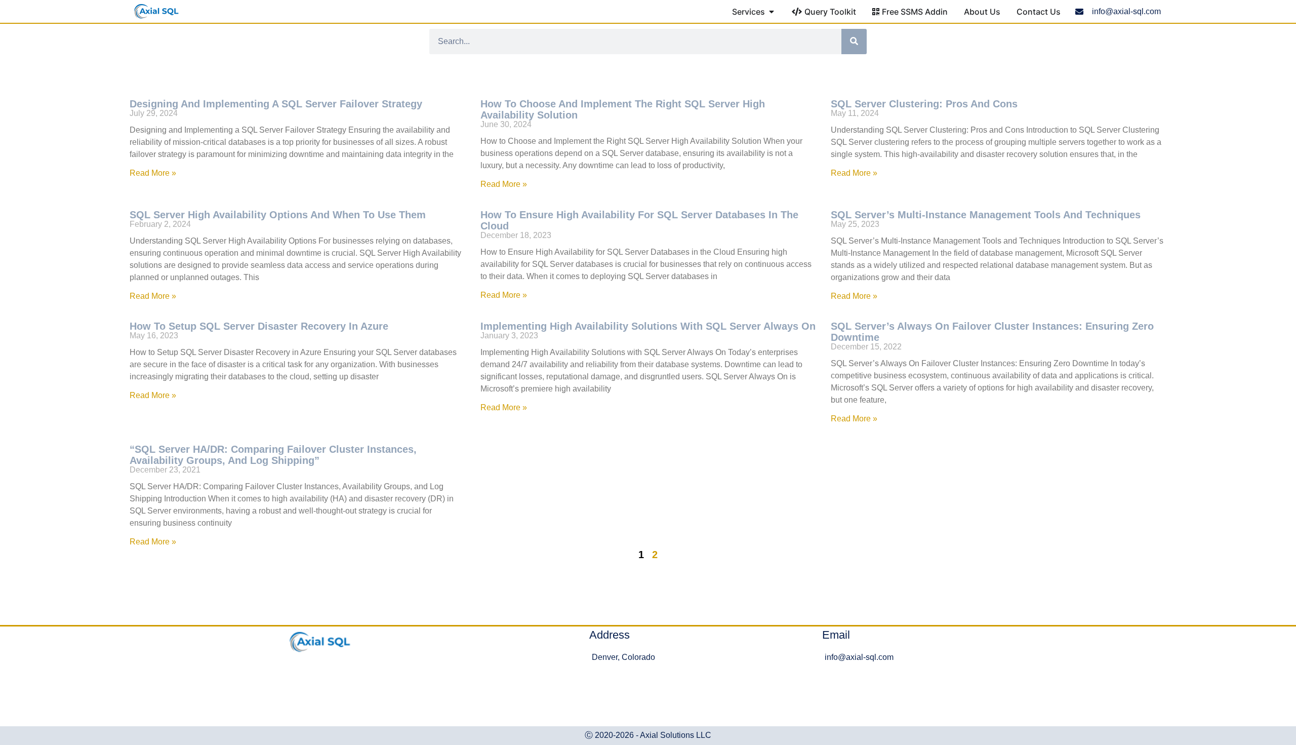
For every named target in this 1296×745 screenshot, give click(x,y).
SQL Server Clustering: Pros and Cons (924, 103)
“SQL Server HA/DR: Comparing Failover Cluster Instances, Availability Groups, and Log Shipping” (273, 455)
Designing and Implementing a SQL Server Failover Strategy (276, 103)
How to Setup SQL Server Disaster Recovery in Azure (259, 326)
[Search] (854, 41)
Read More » (153, 173)
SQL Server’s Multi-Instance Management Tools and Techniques (986, 214)
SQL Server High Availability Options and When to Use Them (278, 214)
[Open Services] (771, 12)
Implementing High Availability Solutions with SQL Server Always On (648, 326)
